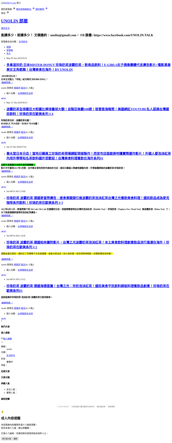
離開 (15, 439)
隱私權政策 (101, 407)
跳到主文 (5, 28)
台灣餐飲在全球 (25, 93)
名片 (8, 53)
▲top (3, 98)
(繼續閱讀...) (7, 82)
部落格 (9, 50)
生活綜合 (23, 42)
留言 (23, 88)
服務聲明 (111, 407)
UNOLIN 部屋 (14, 20)
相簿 (8, 47)
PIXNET (66, 407)
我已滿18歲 (6, 439)
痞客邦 (17, 88)
